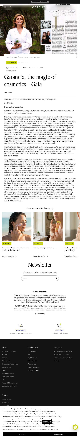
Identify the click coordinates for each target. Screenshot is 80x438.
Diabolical (5, 406)
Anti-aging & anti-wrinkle (63, 351)
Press (3, 370)
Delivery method (8, 377)
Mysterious (5, 402)
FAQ (3, 380)
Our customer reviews (9, 386)
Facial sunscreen (34, 367)
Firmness (57, 361)
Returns (4, 354)
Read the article (8, 256)
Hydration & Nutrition (61, 354)
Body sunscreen (33, 370)
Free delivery (21, 330)
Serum (30, 354)
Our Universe (14, 57)
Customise (47, 422)
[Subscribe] (56, 278)
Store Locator (6, 367)
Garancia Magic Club (10, 364)
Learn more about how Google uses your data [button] (41, 429)
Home (7, 57)
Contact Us (6, 361)
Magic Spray (6, 399)
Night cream (32, 358)
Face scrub (32, 364)
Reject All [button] (21, 434)
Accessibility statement (10, 383)
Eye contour (32, 361)
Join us (4, 358)
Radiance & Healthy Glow (63, 358)
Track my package (9, 351)
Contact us (59, 330)
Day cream (32, 351)
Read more (40, 314)
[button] (58, 429)
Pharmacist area (8, 373)
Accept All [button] (58, 434)
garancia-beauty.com (26, 298)
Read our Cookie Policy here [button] (13, 429)
